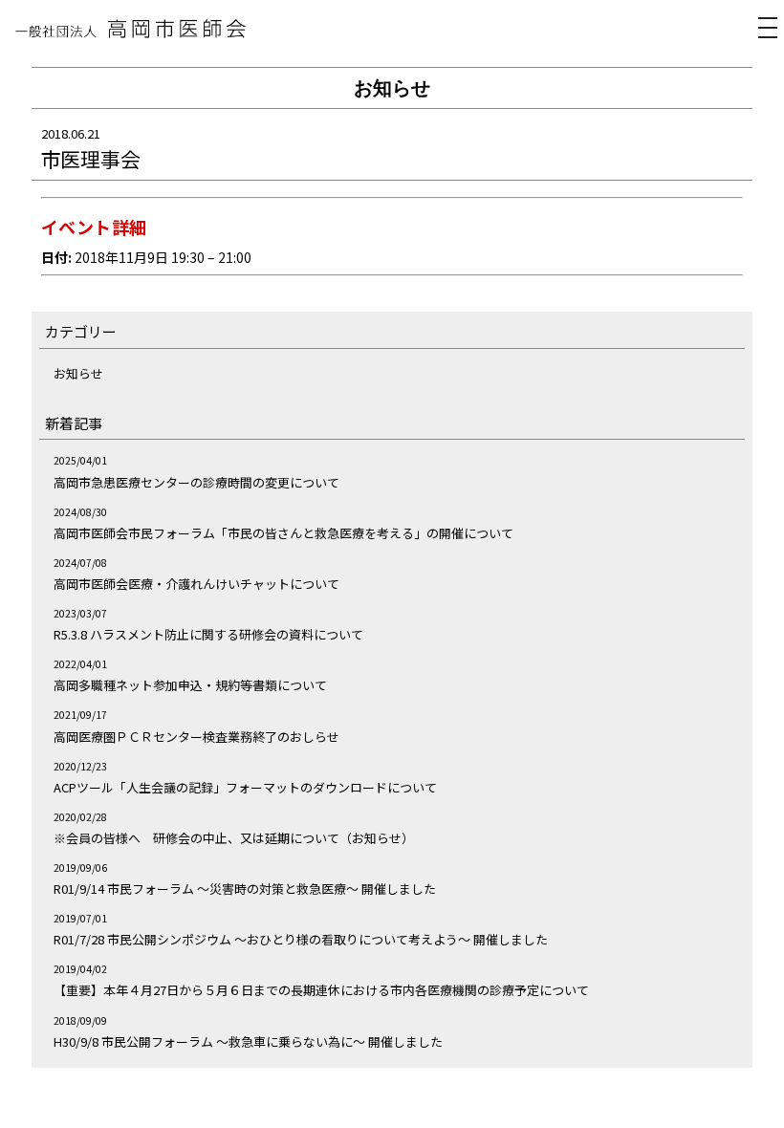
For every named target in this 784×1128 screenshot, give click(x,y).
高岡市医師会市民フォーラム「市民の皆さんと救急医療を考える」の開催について (283, 533)
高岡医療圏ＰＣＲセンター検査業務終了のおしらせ (196, 736)
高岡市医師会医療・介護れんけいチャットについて (196, 584)
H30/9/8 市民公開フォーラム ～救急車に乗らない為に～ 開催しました (248, 1041)
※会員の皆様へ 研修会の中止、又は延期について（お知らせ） (234, 838)
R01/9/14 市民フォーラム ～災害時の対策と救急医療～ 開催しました (245, 888)
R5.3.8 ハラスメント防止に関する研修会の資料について (208, 634)
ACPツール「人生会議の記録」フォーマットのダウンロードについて (245, 787)
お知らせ (78, 373)
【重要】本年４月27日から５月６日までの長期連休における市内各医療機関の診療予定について (321, 990)
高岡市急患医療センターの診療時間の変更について (196, 482)
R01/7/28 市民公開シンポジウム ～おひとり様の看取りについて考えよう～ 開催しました (301, 939)
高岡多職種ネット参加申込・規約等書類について (190, 685)
